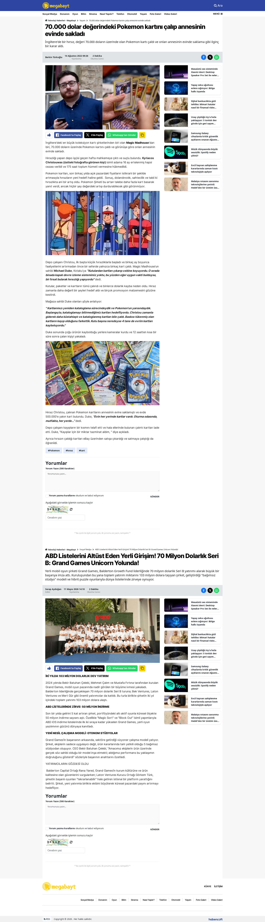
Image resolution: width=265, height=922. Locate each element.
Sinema (93, 14)
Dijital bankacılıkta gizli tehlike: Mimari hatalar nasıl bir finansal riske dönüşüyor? (203, 104)
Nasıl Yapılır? (106, 14)
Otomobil (132, 14)
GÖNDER (154, 496)
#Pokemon (54, 450)
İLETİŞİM (218, 886)
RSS (48, 919)
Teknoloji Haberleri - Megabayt (61, 20)
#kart (82, 450)
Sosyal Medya (49, 14)
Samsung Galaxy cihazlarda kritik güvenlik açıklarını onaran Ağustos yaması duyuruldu (204, 136)
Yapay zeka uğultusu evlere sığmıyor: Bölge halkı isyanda (203, 88)
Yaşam (143, 14)
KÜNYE (207, 886)
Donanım (64, 14)
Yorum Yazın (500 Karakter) (60, 468)
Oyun (75, 14)
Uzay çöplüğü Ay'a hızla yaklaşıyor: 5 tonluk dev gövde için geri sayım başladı (204, 120)
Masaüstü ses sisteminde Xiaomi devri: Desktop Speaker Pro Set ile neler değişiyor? (204, 72)
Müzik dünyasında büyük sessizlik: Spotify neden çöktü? (204, 152)
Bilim (83, 14)
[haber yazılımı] (216, 919)
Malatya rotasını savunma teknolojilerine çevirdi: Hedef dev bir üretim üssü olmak (205, 184)
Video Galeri (170, 14)
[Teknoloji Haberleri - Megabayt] (59, 886)
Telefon (120, 14)
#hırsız (69, 450)
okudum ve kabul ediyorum (76, 495)
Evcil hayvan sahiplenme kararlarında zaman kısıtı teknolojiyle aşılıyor (204, 168)
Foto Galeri (155, 14)
